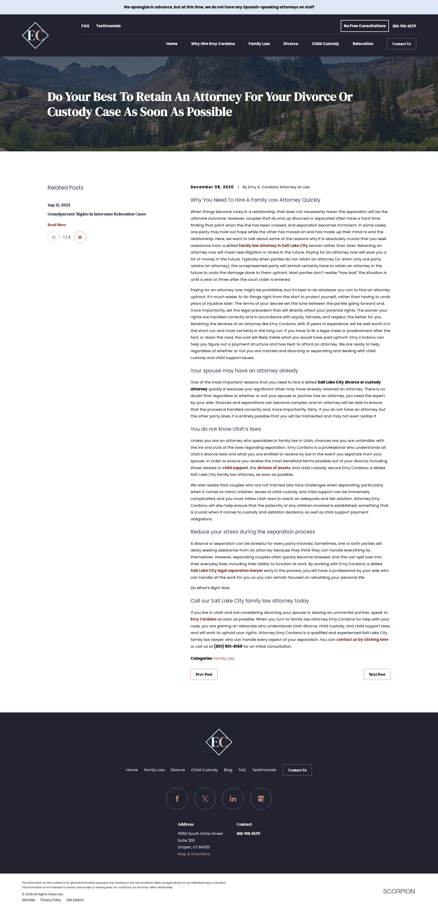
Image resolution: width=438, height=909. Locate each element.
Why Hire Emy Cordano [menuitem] (213, 43)
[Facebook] (177, 799)
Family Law (224, 658)
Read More (57, 225)
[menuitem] (28, 899)
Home (132, 770)
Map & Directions (194, 854)
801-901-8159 (404, 26)
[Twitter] (205, 799)
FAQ (85, 26)
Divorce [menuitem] (291, 43)
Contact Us (401, 43)
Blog (228, 770)
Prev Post (204, 674)
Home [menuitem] (171, 43)
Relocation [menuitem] (363, 43)
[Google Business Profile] (261, 799)
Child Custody (204, 770)
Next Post (377, 674)
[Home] (35, 35)
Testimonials (108, 26)
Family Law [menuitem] (259, 43)
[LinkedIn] (233, 799)
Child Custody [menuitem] (325, 43)
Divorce (178, 770)
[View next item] (80, 237)
